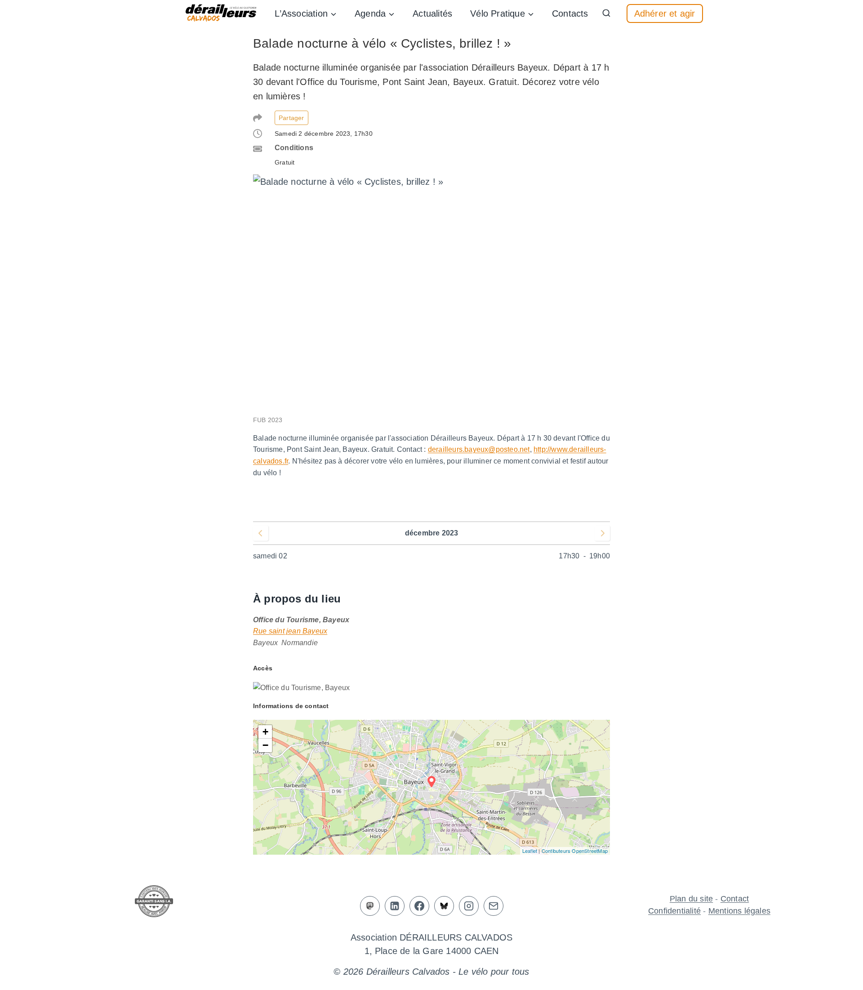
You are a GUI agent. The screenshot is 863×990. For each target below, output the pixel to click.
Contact (735, 898)
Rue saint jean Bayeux (290, 631)
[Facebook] (419, 906)
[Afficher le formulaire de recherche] (606, 13)
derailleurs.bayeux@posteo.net (479, 449)
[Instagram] (469, 906)
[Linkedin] (395, 906)
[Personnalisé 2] (444, 906)
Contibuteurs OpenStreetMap (575, 850)
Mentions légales (739, 910)
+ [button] (265, 731)
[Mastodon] (370, 906)
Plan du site (691, 898)
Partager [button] (291, 117)
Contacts (570, 13)
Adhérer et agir (664, 13)
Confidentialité (674, 910)
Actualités (432, 13)
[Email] (493, 906)
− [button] (265, 745)
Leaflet (529, 850)
